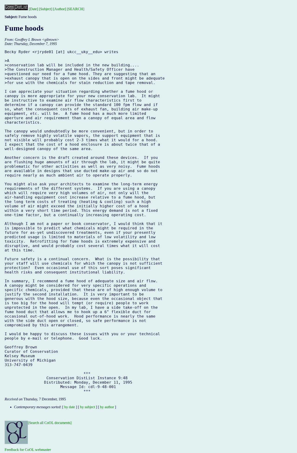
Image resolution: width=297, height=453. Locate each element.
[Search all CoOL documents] (49, 423)
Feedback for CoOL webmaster (28, 450)
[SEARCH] (75, 9)
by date (69, 407)
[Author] (59, 9)
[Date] (33, 9)
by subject (87, 407)
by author (107, 407)
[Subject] (45, 9)
